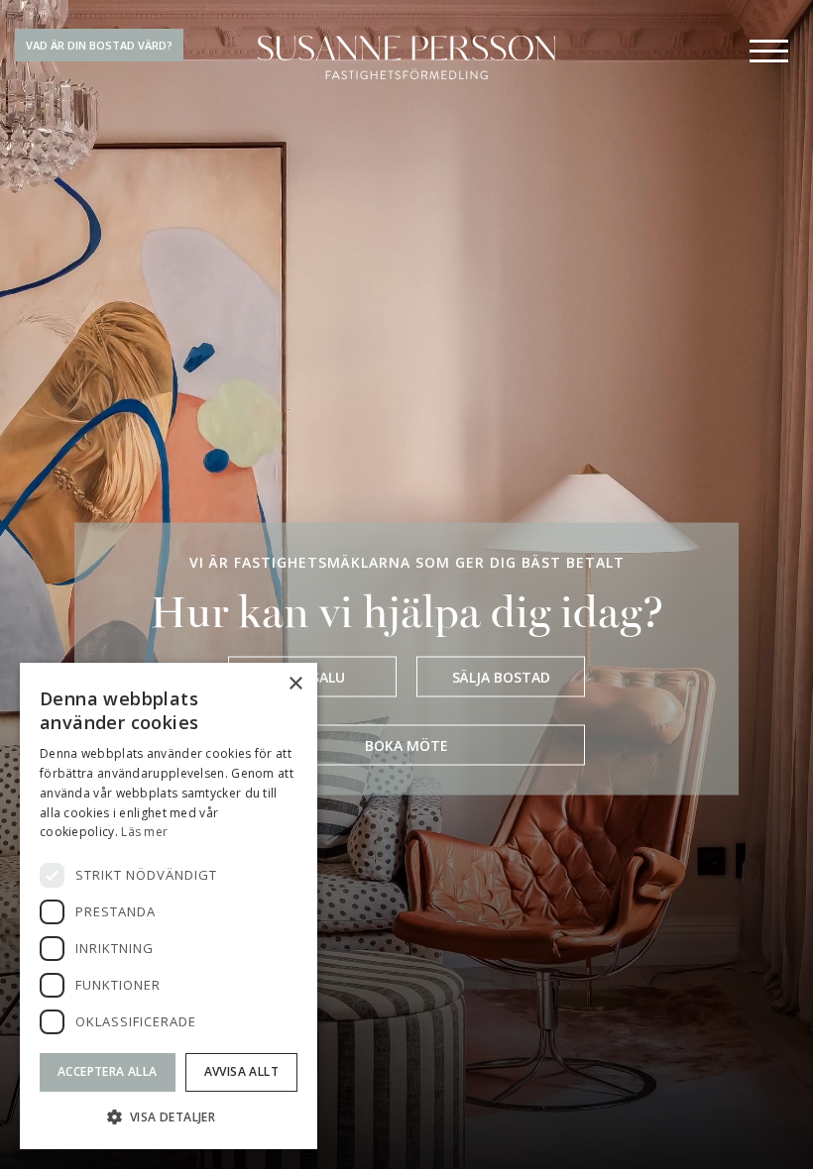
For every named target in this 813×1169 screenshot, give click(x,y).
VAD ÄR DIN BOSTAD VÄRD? (99, 45)
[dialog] (168, 906)
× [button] (295, 684)
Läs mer (144, 831)
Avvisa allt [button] (241, 1071)
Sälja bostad (501, 676)
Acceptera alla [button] (108, 1071)
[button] (168, 1117)
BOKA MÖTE (406, 744)
